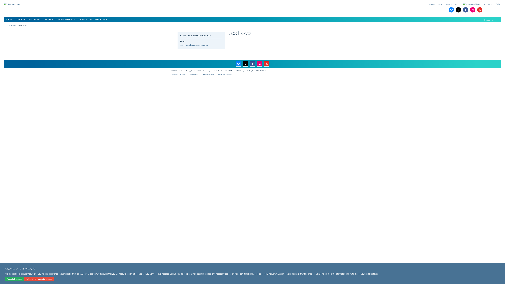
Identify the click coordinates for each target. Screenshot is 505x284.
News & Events (35, 19)
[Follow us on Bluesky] (451, 10)
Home (10, 19)
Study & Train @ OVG (66, 19)
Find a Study (101, 19)
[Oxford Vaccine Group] (13, 2)
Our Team (12, 25)
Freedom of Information (178, 74)
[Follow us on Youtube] (479, 10)
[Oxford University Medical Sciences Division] (85, 69)
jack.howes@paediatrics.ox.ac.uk (194, 45)
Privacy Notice (193, 74)
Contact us (448, 4)
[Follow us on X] (459, 10)
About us (20, 19)
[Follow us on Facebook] (466, 10)
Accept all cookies (14, 279)
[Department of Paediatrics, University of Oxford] (480, 4)
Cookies (439, 4)
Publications (86, 19)
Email (182, 41)
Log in (456, 4)
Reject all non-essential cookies (39, 279)
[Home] (6, 25)
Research (49, 19)
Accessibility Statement (225, 74)
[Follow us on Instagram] (473, 10)
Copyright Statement (207, 74)
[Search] (491, 19)
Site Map (432, 4)
